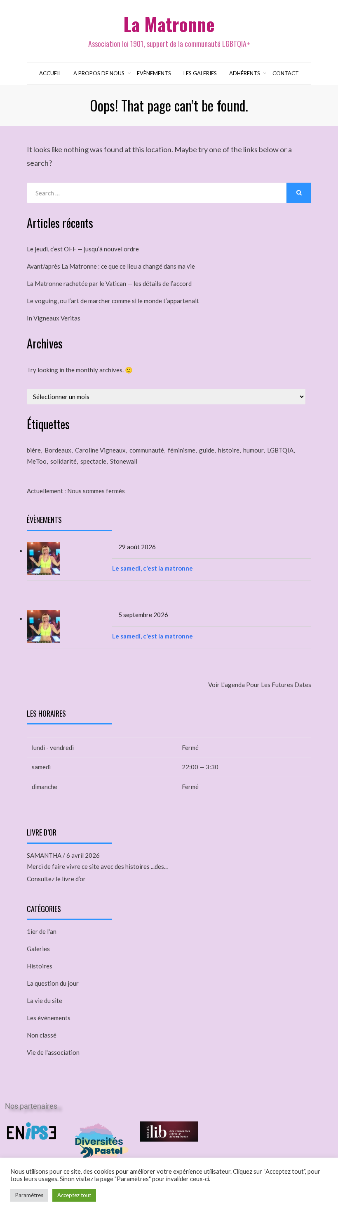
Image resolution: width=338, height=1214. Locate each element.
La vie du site (44, 1000)
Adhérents (244, 73)
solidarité (63, 461)
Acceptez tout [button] (74, 1195)
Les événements (48, 1017)
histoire (228, 450)
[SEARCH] (298, 193)
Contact (285, 73)
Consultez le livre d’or (56, 878)
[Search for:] (156, 193)
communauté (146, 450)
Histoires (39, 966)
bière (34, 450)
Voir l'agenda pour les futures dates (259, 684)
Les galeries (200, 73)
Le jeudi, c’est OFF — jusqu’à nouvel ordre (83, 249)
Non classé (41, 1035)
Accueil (50, 73)
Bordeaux (58, 450)
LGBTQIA (280, 450)
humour (253, 450)
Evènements (154, 73)
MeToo (37, 461)
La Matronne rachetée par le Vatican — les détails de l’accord (109, 283)
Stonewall (123, 461)
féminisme (181, 450)
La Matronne (169, 24)
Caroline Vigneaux (100, 450)
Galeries (38, 948)
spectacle (93, 461)
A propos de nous (98, 73)
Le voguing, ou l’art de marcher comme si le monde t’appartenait (113, 300)
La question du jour (53, 983)
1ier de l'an (41, 931)
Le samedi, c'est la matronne (152, 568)
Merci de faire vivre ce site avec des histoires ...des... (97, 866)
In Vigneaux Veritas (53, 318)
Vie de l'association (53, 1052)
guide (206, 450)
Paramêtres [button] (29, 1195)
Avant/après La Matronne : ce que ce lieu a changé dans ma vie (111, 266)
